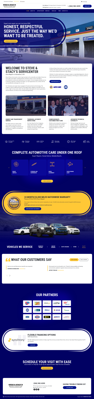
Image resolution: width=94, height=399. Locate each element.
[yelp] (38, 390)
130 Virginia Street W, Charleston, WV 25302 (57, 5)
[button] (10, 275)
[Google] (36, 390)
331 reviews (22, 1)
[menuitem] (28, 11)
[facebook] (34, 390)
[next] (85, 167)
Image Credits (80, 396)
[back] (9, 167)
